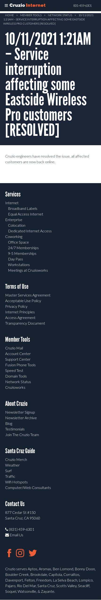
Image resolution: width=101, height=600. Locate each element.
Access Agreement (20, 317)
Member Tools (31, 15)
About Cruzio (16, 404)
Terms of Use (16, 286)
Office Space (18, 242)
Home (9, 15)
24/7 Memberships (23, 247)
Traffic (10, 476)
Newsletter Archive (21, 417)
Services (13, 194)
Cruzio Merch (16, 459)
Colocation (16, 225)
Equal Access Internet (25, 214)
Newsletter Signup (20, 412)
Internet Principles (20, 312)
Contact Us (15, 504)
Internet (12, 202)
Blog (8, 423)
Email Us (16, 535)
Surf (8, 470)
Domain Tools (16, 376)
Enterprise (13, 219)
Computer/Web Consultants (28, 487)
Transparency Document (25, 323)
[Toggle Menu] (6, 5)
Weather (12, 465)
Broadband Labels (22, 208)
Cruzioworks (15, 387)
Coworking (13, 236)
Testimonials (15, 429)
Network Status (60, 15)
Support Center (18, 359)
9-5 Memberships (22, 253)
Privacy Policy (16, 306)
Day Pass (15, 259)
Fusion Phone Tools (20, 365)
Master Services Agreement (27, 295)
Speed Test (14, 370)
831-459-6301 (82, 5)
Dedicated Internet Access (30, 231)
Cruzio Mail (14, 348)
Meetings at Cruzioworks (28, 270)
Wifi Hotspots (16, 482)
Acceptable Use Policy (23, 300)
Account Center (18, 353)
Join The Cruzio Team (22, 434)
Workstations (19, 264)
